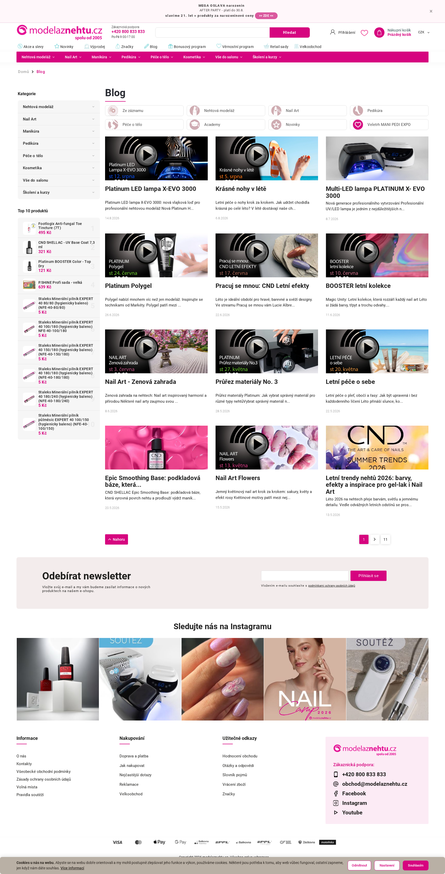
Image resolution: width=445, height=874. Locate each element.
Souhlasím (415, 865)
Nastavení (387, 865)
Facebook (354, 793)
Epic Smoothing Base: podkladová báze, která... (152, 481)
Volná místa (26, 787)
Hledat (289, 32)
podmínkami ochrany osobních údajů (331, 585)
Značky (228, 794)
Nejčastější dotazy (135, 775)
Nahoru (119, 539)
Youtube (352, 813)
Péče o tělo (33, 155)
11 (385, 539)
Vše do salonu (35, 180)
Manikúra (31, 131)
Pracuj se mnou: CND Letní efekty (262, 285)
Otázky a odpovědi (238, 765)
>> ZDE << (266, 16)
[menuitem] (38, 57)
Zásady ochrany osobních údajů (43, 779)
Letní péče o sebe (350, 381)
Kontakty (24, 764)
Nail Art (29, 119)
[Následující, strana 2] (374, 539)
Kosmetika (32, 168)
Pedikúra (30, 143)
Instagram (354, 803)
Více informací (72, 868)
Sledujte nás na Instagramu (222, 626)
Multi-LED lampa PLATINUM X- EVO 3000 (375, 192)
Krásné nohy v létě (241, 188)
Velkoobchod (130, 794)
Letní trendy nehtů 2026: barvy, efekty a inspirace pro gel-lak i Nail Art (374, 485)
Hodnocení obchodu (239, 756)
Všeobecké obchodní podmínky (43, 771)
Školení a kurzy (36, 192)
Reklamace (129, 784)
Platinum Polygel (128, 285)
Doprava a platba (133, 756)
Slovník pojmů (234, 775)
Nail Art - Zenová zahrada (140, 381)
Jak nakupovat (131, 765)
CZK (421, 32)
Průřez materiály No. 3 (247, 381)
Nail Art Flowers (238, 478)
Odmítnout (359, 865)
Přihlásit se (368, 575)
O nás (21, 756)
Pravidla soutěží (30, 794)
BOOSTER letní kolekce (358, 285)
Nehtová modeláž (38, 106)
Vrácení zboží (234, 784)
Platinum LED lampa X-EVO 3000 (150, 188)
